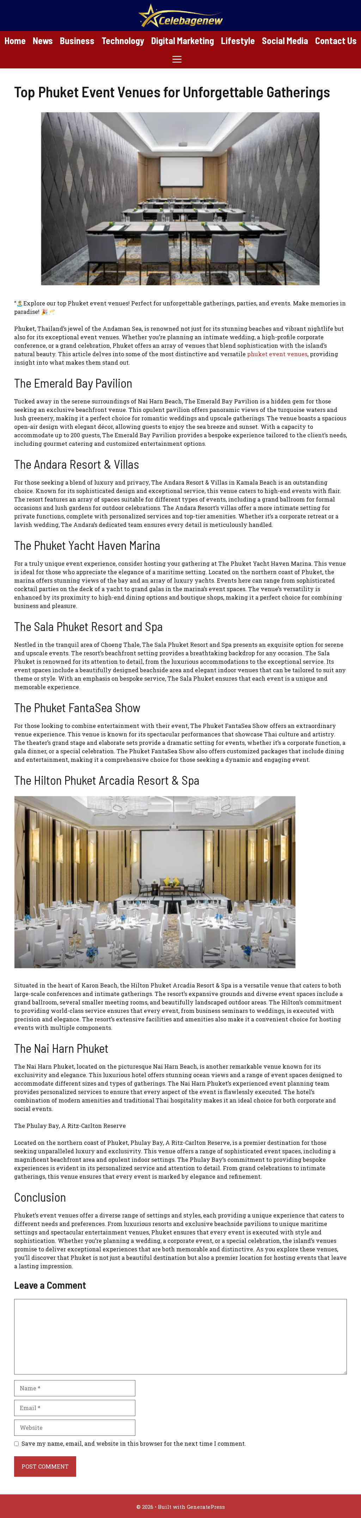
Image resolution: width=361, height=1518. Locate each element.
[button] (177, 59)
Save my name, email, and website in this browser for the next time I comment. (134, 1443)
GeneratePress (206, 1506)
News (43, 40)
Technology (123, 40)
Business (77, 40)
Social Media (285, 40)
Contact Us (336, 40)
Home (15, 40)
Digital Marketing (182, 40)
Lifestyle (238, 40)
